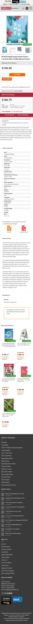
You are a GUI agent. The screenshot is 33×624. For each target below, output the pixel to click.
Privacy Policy (5, 565)
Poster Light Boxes (6, 455)
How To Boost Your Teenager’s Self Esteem (16, 520)
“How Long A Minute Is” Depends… (14, 502)
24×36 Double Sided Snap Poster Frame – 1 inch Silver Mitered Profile (23, 380)
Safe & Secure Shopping (7, 570)
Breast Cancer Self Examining (13, 533)
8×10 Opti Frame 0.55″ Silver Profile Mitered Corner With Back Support (8, 380)
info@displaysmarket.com (12, 589)
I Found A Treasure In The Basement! (15, 507)
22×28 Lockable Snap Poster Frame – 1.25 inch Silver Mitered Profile (8, 415)
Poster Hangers (5, 479)
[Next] (29, 30)
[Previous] (4, 30)
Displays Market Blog (6, 554)
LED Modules (4, 445)
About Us (3, 544)
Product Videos (5, 557)
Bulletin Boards (5, 461)
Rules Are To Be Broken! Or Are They (14, 494)
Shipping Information (6, 568)
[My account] (27, 8)
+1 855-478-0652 (13, 4)
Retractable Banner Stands (8, 464)
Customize (6, 79)
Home (2, 54)
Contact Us (4, 560)
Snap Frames (9, 54)
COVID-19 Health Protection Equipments (11, 447)
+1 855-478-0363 (24, 4)
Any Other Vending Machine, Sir (13, 524)
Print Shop (4, 442)
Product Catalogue (6, 549)
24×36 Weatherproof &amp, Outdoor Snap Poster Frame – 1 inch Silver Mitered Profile (8, 345)
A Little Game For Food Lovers (13, 511)
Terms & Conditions (6, 562)
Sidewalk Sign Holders (7, 458)
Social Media (4, 552)
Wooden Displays (5, 450)
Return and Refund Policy (8, 573)
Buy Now (17, 74)
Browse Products (5, 546)
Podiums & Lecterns (6, 469)
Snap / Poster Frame (6, 453)
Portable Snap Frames (20, 54)
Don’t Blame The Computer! (12, 529)
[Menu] (23, 8)
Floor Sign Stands (5, 477)
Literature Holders (6, 466)
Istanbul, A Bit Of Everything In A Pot (14, 498)
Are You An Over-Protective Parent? (14, 516)
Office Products (5, 482)
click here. (25, 620)
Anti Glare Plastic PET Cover (8, 485)
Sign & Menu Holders (6, 471)
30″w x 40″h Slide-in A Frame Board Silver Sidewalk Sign (23, 344)
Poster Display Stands (7, 474)
